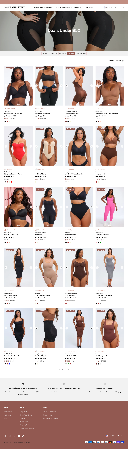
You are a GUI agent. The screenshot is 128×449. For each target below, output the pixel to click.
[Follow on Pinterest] (14, 436)
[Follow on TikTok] (23, 436)
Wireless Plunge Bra (11, 234)
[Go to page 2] (69, 370)
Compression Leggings (42, 113)
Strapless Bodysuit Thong (13, 174)
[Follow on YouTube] (19, 436)
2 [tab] (18, 104)
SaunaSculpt (38, 111)
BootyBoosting (39, 354)
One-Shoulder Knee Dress (13, 356)
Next (31, 85)
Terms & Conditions (49, 412)
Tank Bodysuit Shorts (42, 295)
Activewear (48, 7)
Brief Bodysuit (70, 295)
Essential (98, 172)
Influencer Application (27, 428)
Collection (77, 7)
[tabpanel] (18, 85)
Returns (22, 418)
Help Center (24, 412)
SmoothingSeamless (71, 111)
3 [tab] (19, 104)
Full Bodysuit (39, 234)
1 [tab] (17, 104)
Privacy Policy (48, 415)
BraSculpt (7, 172)
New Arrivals (38, 7)
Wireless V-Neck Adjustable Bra (107, 113)
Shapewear (66, 7)
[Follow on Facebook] (5, 436)
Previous (6, 85)
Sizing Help (24, 421)
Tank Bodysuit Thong (103, 356)
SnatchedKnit (99, 232)
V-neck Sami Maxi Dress (104, 295)
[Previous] (44, 2)
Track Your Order (26, 415)
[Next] (83, 2)
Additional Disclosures (50, 418)
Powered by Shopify (24, 442)
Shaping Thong (70, 234)
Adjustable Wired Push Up (13, 113)
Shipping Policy (25, 425)
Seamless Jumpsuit (102, 234)
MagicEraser (99, 111)
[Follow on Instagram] (10, 436)
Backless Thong (40, 174)
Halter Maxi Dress (10, 295)
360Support (7, 111)
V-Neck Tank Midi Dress (73, 356)
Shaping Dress (89, 7)
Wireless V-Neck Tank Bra (74, 174)
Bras (57, 7)
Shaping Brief (100, 174)
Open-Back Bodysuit (72, 113)
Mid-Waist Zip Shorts (42, 356)
